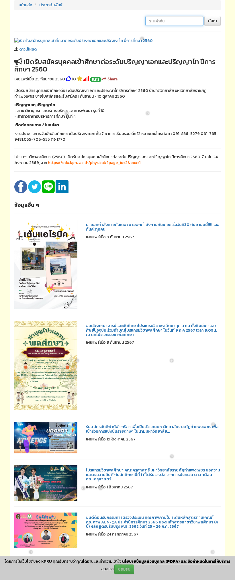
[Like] (68, 79)
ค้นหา (212, 21)
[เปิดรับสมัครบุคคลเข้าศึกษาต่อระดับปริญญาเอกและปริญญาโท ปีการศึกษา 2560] (83, 40)
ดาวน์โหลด (28, 49)
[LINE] (49, 186)
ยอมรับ (124, 569)
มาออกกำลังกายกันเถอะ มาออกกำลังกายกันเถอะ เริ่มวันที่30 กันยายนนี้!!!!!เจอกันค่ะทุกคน (153, 227)
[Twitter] (35, 186)
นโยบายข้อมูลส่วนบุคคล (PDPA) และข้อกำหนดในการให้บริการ (176, 561)
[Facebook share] (21, 186)
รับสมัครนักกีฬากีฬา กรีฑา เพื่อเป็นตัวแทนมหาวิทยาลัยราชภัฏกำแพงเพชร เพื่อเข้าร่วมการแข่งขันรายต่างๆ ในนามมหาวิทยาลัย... (152, 429)
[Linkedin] (62, 186)
